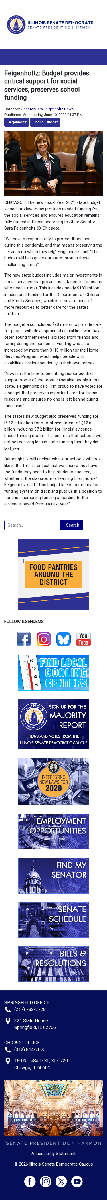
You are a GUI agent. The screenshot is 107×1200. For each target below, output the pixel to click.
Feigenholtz (17, 122)
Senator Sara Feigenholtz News (47, 109)
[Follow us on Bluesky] (64, 638)
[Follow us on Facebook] (24, 638)
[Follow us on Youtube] (77, 1179)
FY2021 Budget (45, 122)
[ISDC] (51, 24)
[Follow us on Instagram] (44, 638)
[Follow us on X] (63, 1179)
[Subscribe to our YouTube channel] (84, 638)
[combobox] (32, 525)
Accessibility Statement (53, 1153)
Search (72, 525)
